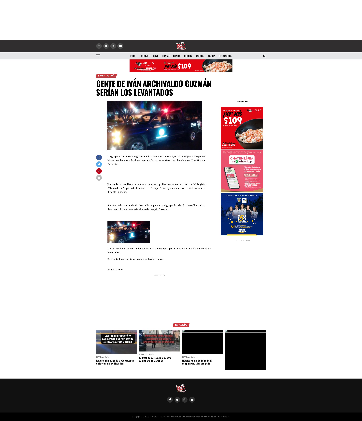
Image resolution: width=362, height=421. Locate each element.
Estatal (165, 55)
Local (155, 55)
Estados (176, 55)
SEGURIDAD (143, 55)
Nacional (200, 55)
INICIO (132, 55)
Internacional (225, 55)
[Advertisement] (181, 20)
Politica (188, 55)
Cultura (211, 55)
